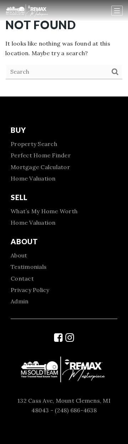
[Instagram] (69, 338)
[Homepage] (34, 11)
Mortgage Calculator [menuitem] (40, 167)
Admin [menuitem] (19, 301)
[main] (64, 48)
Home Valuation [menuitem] (33, 178)
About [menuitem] (19, 255)
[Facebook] (58, 338)
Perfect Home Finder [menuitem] (41, 155)
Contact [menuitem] (22, 278)
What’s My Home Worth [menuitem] (44, 211)
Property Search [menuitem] (34, 143)
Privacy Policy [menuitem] (30, 289)
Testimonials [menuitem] (29, 266)
